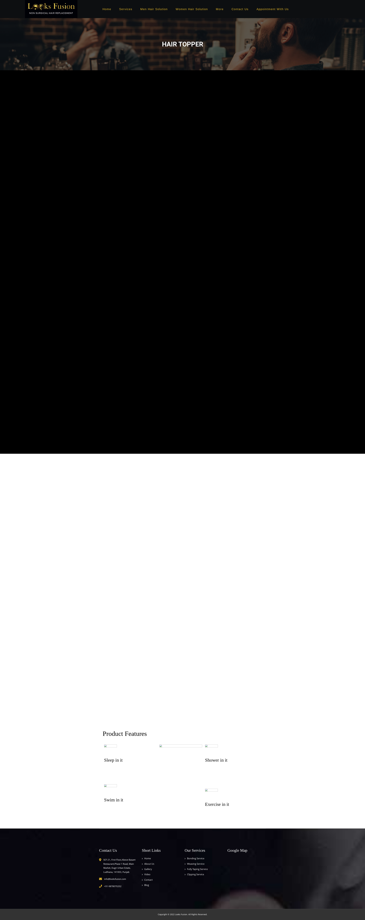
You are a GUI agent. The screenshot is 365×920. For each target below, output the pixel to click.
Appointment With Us (272, 9)
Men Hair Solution (154, 9)
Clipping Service (195, 874)
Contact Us (240, 9)
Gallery (148, 869)
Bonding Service (195, 858)
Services (125, 9)
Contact (148, 879)
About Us (149, 863)
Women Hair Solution (192, 9)
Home (107, 9)
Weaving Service (195, 863)
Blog (146, 885)
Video (147, 874)
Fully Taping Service (197, 869)
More (220, 9)
